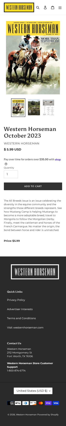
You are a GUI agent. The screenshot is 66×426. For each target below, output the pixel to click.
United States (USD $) (32, 390)
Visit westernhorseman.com (25, 327)
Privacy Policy (16, 300)
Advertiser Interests (20, 309)
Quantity (9, 167)
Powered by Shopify (48, 414)
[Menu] (60, 7)
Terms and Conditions (21, 318)
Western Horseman (26, 414)
